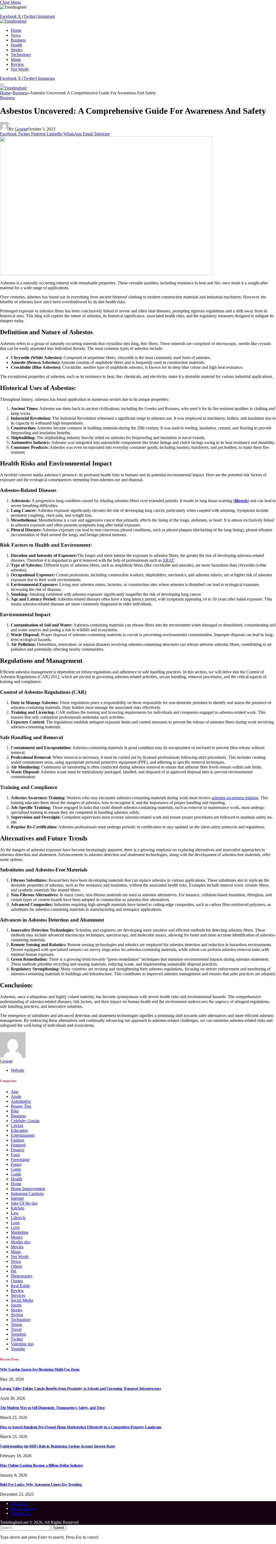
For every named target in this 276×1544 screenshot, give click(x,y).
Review (17, 64)
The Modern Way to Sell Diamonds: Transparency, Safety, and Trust (52, 1408)
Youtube (18, 1348)
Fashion (17, 1140)
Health (16, 45)
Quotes (17, 1280)
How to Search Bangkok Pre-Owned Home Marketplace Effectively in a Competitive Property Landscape (80, 1427)
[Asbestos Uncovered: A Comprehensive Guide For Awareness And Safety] (106, 273)
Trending (18, 1334)
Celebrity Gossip (25, 1120)
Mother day (20, 1242)
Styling (17, 1314)
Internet (17, 1198)
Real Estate (20, 1285)
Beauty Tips (21, 1106)
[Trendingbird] (13, 21)
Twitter (17, 1339)
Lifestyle (18, 1217)
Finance (17, 1149)
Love (15, 1227)
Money (17, 1237)
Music (16, 59)
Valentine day (22, 1344)
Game (16, 1169)
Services (18, 1295)
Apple (16, 1096)
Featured (18, 1145)
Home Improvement (28, 1188)
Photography (22, 1276)
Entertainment (22, 1135)
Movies (17, 1247)
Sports (16, 1305)
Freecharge (20, 1159)
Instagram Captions (27, 1193)
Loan (15, 1222)
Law (15, 1213)
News (16, 35)
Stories (16, 49)
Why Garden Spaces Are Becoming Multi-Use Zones (40, 1369)
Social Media (22, 1300)
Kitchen (17, 1208)
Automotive (21, 1101)
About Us (19, 1503)
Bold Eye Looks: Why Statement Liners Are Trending (41, 1485)
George (21, 129)
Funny (16, 1164)
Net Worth (20, 69)
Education (19, 1130)
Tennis (16, 1324)
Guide (16, 1174)
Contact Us (20, 1513)
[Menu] (2, 84)
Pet (13, 1271)
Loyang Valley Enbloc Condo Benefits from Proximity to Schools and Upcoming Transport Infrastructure (80, 1389)
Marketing (19, 1232)
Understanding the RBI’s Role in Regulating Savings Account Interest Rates (57, 1446)
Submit (58, 1528)
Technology (21, 54)
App (14, 1091)
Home (16, 30)
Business (18, 40)
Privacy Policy (23, 1508)
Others (16, 1266)
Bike (15, 1111)
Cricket (17, 1125)
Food (15, 1154)
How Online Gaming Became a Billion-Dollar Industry (41, 1465)
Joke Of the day (24, 1203)
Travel (16, 1329)
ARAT (168, 560)
